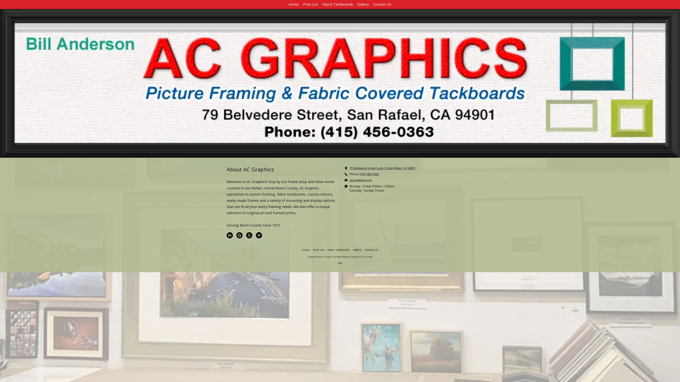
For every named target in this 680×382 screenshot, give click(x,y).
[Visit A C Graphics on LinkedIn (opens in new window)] (230, 235)
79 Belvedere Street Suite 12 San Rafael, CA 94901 (382, 168)
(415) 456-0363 (369, 174)
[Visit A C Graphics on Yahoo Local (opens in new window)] (259, 235)
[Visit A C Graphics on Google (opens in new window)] (239, 235)
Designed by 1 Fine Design (362, 257)
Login (340, 262)
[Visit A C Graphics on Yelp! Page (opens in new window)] (249, 235)
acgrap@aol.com (361, 180)
